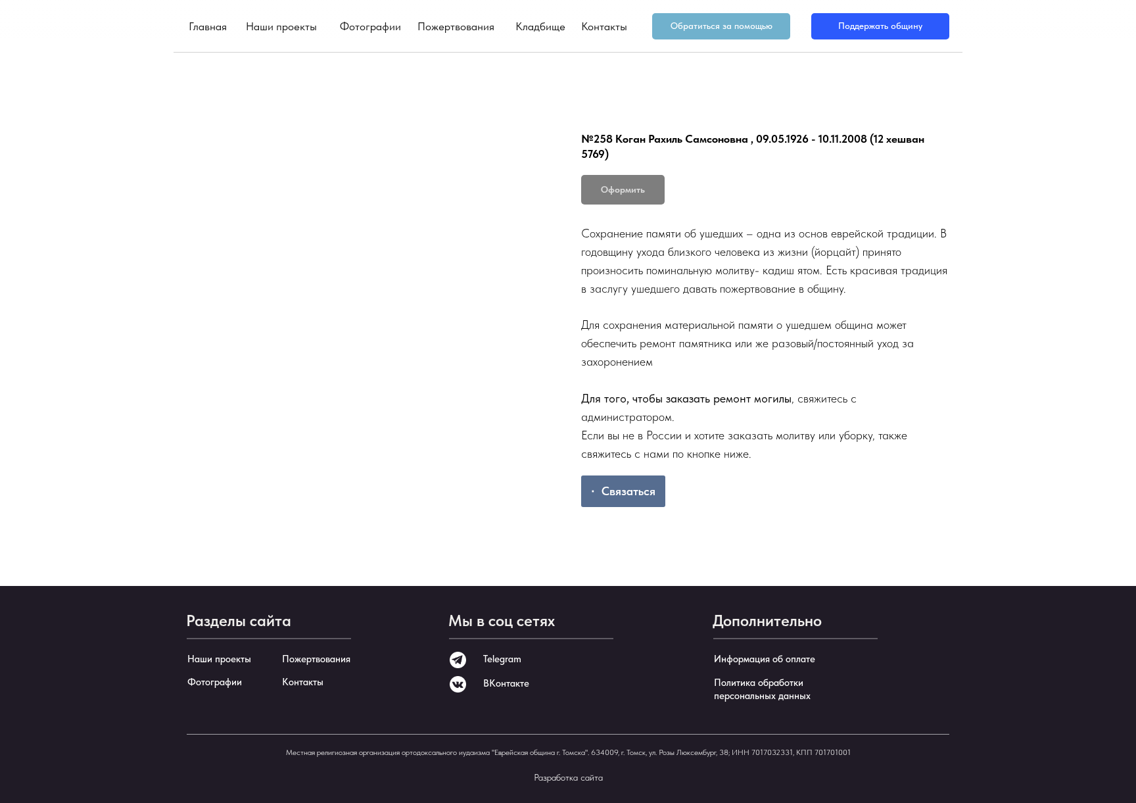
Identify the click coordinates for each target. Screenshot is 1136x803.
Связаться (628, 491)
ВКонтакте (506, 683)
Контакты (604, 26)
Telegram (502, 659)
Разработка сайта (568, 777)
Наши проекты (281, 26)
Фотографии (370, 26)
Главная (208, 26)
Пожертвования (455, 26)
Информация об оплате (764, 659)
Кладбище (540, 26)
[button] (721, 26)
